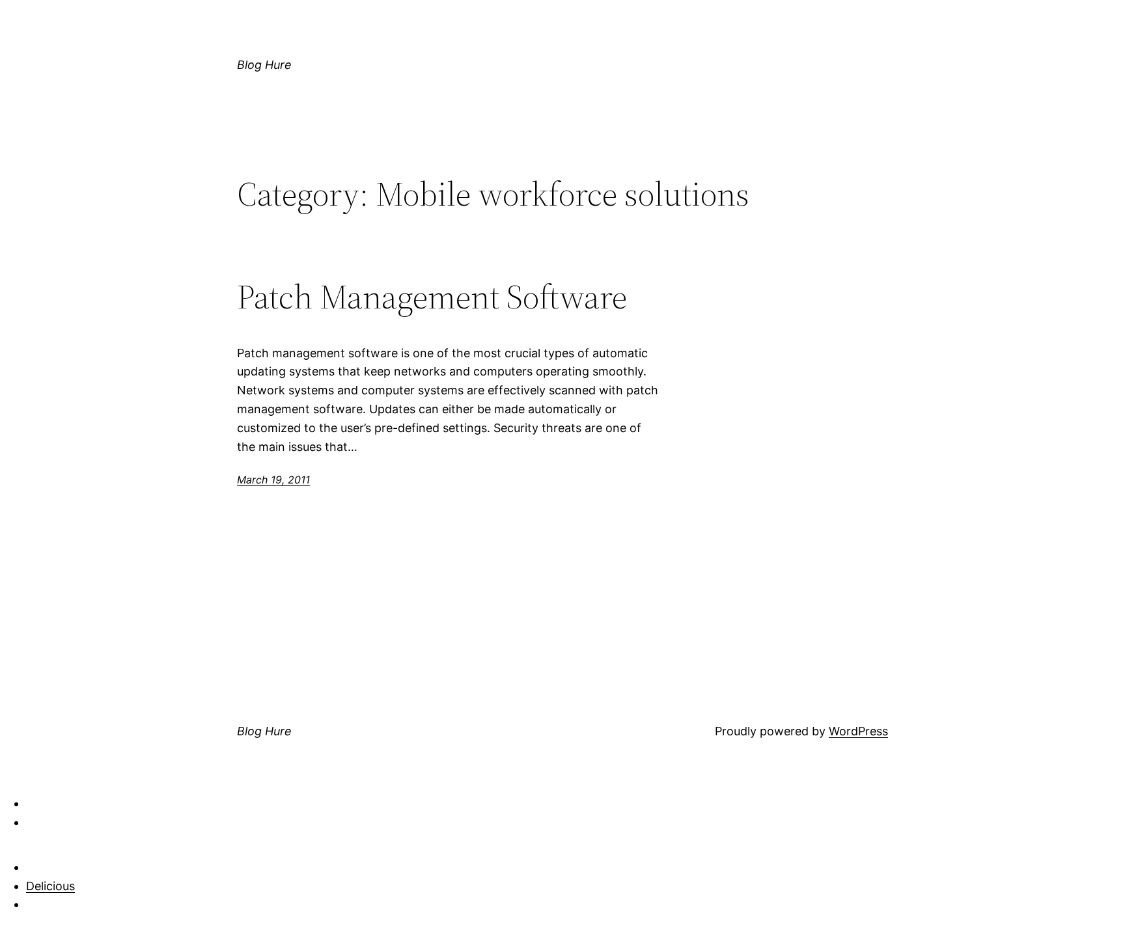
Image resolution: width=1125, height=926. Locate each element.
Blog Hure (264, 65)
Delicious (50, 886)
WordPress (858, 731)
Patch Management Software (432, 296)
